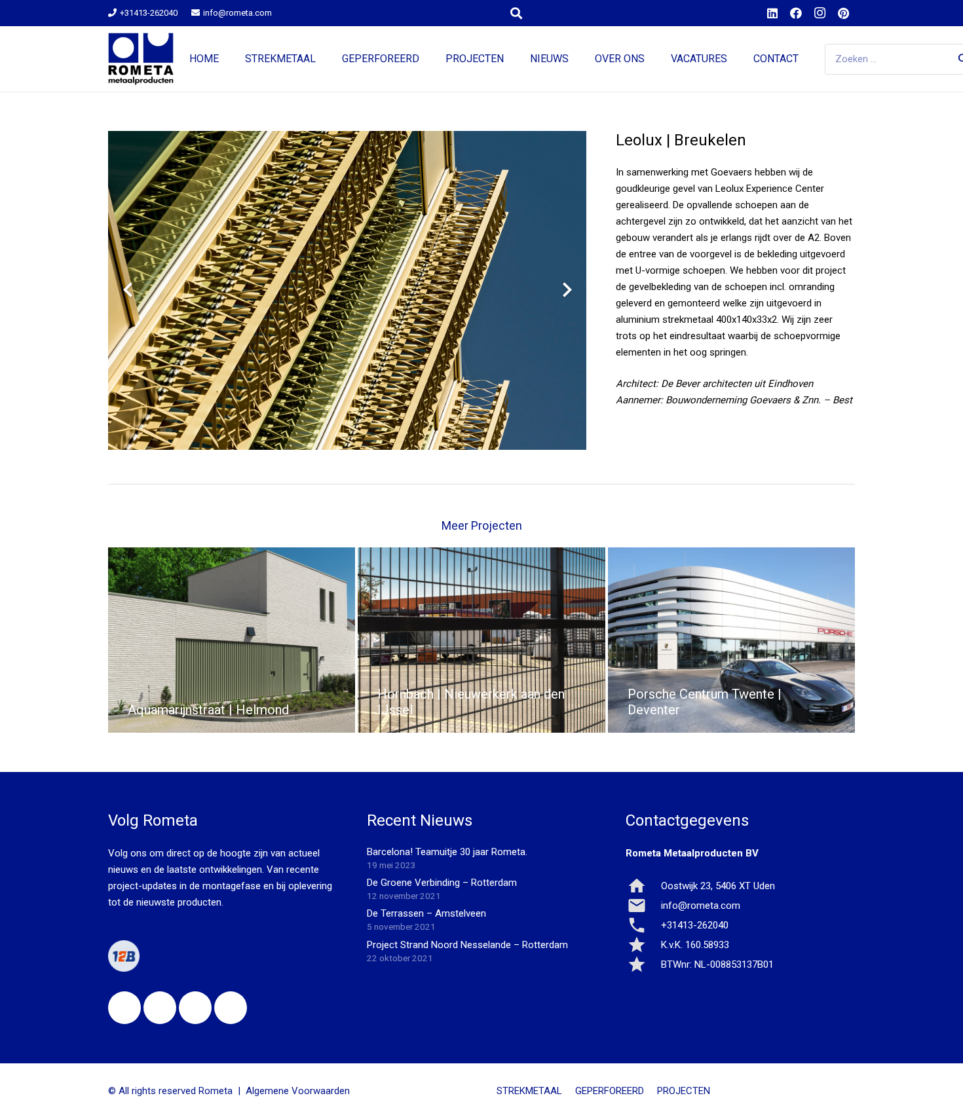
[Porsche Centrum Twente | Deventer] (731, 640)
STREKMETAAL (529, 1091)
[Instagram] (819, 13)
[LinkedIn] (772, 13)
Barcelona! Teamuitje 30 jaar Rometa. (447, 852)
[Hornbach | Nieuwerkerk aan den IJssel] (481, 640)
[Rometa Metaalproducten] (141, 59)
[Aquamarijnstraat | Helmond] (231, 640)
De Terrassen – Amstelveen (426, 913)
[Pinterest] (843, 13)
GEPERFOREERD (609, 1091)
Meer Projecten (482, 525)
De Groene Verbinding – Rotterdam (442, 883)
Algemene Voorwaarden (298, 1091)
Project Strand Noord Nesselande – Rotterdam (467, 945)
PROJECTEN (683, 1091)
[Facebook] (796, 13)
